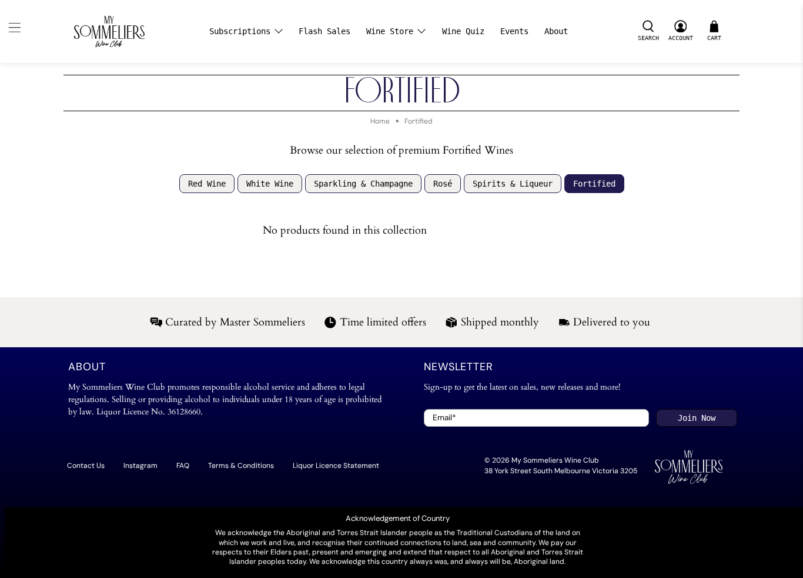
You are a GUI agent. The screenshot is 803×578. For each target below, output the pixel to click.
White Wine (269, 183)
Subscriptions (239, 31)
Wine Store (389, 31)
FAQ (182, 465)
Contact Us (86, 465)
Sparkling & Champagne (363, 183)
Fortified (418, 121)
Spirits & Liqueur (513, 183)
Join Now (696, 418)
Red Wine (207, 183)
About (556, 31)
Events (514, 31)
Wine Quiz (463, 31)
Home (380, 121)
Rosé (442, 183)
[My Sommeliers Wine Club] (109, 31)
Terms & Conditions (241, 465)
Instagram (140, 465)
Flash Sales (324, 31)
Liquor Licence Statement (336, 465)
